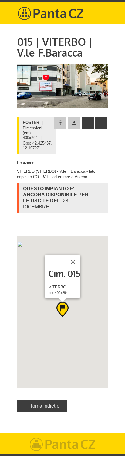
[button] (62, 309)
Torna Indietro (44, 405)
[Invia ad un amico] (88, 123)
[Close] (73, 262)
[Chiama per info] (101, 123)
